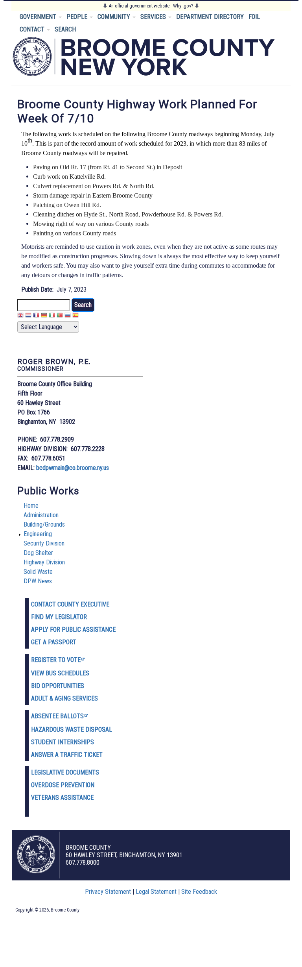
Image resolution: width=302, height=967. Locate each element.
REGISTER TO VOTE (56, 660)
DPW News (38, 581)
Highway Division (44, 562)
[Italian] (52, 316)
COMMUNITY (115, 16)
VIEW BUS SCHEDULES (60, 673)
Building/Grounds (44, 524)
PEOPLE (77, 16)
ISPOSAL (100, 729)
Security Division (44, 543)
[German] (44, 316)
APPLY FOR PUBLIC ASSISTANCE (73, 629)
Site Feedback (199, 891)
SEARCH (65, 29)
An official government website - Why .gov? (151, 6)
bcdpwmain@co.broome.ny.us (72, 467)
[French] (36, 316)
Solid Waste (38, 571)
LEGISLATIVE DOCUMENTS (65, 772)
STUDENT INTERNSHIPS (62, 742)
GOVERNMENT (39, 16)
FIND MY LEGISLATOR (59, 617)
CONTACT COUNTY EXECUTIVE (70, 604)
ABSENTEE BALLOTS (57, 716)
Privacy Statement (108, 891)
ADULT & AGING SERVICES (64, 698)
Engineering (38, 534)
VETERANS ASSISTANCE (62, 797)
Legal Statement (156, 891)
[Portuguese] (60, 316)
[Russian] (67, 316)
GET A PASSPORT (53, 642)
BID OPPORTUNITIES (57, 686)
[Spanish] (75, 316)
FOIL (254, 16)
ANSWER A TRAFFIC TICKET (67, 754)
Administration (41, 515)
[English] (20, 316)
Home (31, 505)
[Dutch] (28, 316)
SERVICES (154, 16)
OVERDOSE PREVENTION (62, 785)
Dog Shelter (38, 553)
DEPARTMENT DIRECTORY (210, 16)
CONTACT (33, 29)
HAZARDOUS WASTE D (60, 729)
